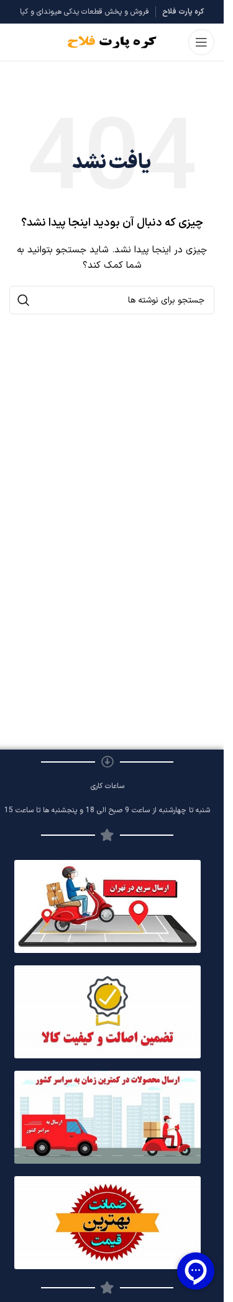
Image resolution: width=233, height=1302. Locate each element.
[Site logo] (112, 41)
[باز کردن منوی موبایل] (201, 42)
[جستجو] (23, 300)
